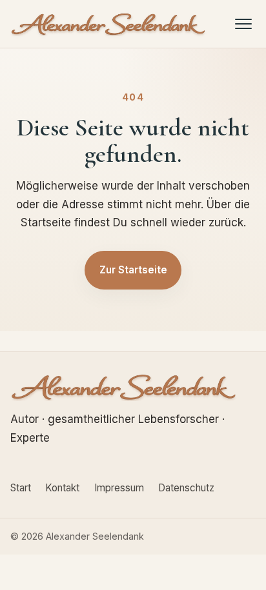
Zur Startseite (133, 270)
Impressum (119, 488)
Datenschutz (186, 488)
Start (20, 488)
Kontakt (62, 488)
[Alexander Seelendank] (108, 24)
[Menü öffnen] (244, 23)
